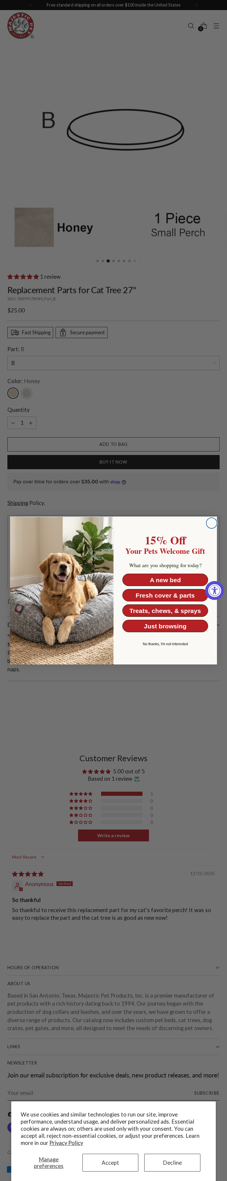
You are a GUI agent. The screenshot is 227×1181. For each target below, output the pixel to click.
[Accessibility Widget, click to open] (214, 590)
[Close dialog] (211, 523)
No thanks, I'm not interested (165, 644)
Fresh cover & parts (165, 595)
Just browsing (165, 626)
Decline (172, 1162)
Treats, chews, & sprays (165, 610)
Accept (110, 1162)
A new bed (165, 580)
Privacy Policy (66, 1143)
